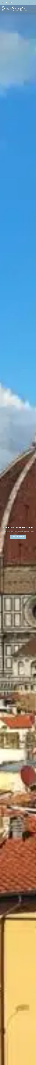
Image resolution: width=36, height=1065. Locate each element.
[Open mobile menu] (32, 8)
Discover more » (18, 536)
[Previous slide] (1, 532)
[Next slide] (34, 532)
